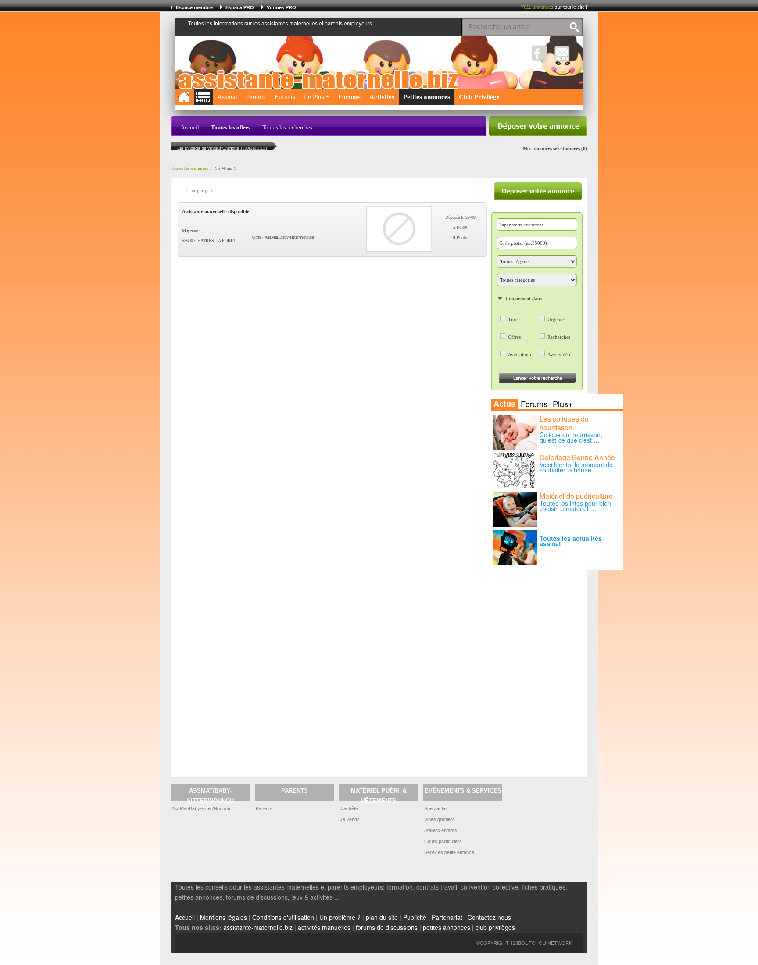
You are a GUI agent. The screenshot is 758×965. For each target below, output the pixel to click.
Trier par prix (199, 190)
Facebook (539, 53)
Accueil (190, 127)
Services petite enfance (449, 852)
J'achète (349, 808)
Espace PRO (239, 7)
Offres (514, 337)
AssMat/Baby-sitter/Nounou (201, 808)
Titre (513, 319)
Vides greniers (439, 819)
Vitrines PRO (281, 7)
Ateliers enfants (440, 830)
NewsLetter (562, 53)
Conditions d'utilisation (283, 917)
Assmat (227, 96)
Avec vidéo (558, 354)
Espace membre (194, 7)
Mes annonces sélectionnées (551, 148)
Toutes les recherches (287, 127)
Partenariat (447, 917)
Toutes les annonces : (191, 168)
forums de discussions (387, 927)
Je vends (350, 819)
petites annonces (446, 927)
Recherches (558, 337)
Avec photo (519, 354)
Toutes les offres (230, 127)
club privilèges (495, 927)
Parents (256, 96)
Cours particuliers (443, 841)
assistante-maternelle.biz (258, 927)
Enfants (285, 96)
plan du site (382, 917)
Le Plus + (316, 96)
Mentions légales (223, 917)
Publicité (414, 917)
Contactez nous (489, 917)
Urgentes (556, 319)
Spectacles (436, 808)
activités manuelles (324, 927)
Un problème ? (340, 917)
